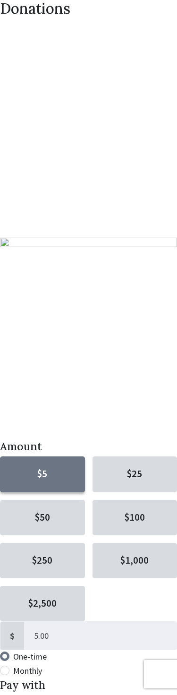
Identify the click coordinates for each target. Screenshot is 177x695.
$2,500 (42, 603)
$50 (42, 517)
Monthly (27, 670)
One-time (30, 656)
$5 (42, 474)
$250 (42, 560)
